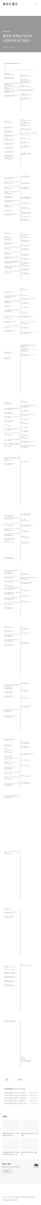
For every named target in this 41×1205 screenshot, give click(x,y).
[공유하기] (10, 1079)
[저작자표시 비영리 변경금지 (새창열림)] (27, 1080)
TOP (36, 1198)
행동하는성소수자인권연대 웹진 (11, 1167)
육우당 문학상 (9, 1089)
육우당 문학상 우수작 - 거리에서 (15, 1095)
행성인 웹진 (10, 4)
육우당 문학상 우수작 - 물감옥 (14, 1100)
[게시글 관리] (12, 1079)
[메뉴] (36, 4)
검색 (32, 4)
